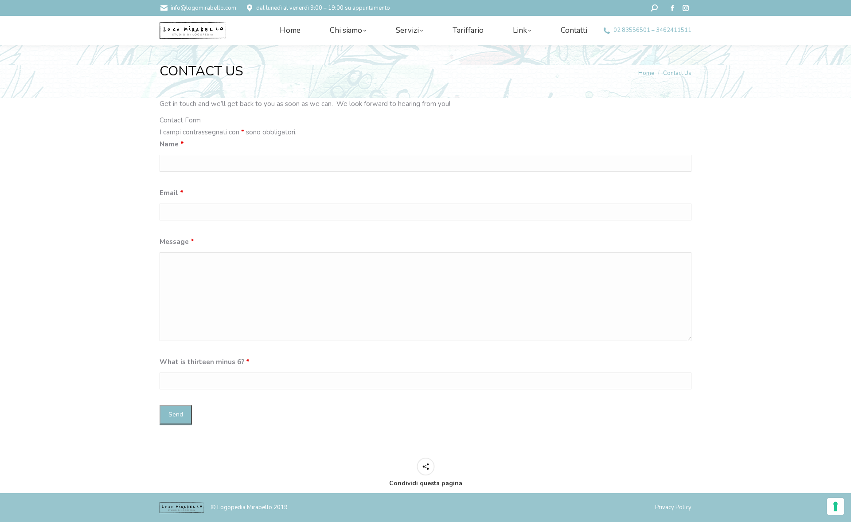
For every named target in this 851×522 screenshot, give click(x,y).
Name (172, 144)
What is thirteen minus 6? (205, 361)
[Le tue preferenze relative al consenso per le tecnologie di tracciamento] (835, 506)
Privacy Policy (673, 507)
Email (171, 192)
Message (177, 241)
